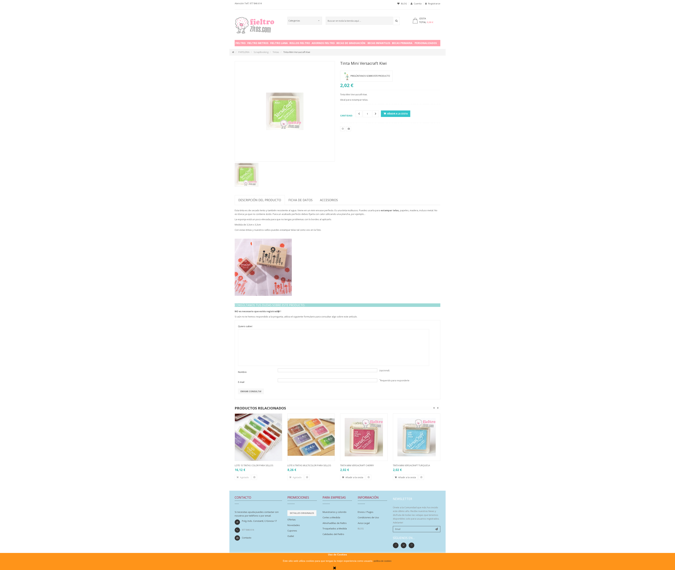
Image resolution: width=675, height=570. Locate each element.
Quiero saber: (245, 326)
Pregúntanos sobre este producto (370, 75)
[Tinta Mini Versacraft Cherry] (363, 437)
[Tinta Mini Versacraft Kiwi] (246, 174)
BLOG (403, 3)
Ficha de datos (300, 200)
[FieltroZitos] (255, 24)
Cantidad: (346, 115)
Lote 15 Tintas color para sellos (254, 465)
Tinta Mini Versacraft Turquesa (411, 465)
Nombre (242, 372)
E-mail (241, 382)
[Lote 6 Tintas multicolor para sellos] (311, 437)
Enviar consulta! (250, 391)
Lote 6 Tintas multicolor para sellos (309, 465)
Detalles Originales (302, 513)
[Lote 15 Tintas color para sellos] (258, 437)
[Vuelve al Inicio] (233, 52)
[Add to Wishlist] (254, 477)
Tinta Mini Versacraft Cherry (357, 465)
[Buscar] (396, 21)
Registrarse (434, 3)
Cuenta (417, 3)
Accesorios (329, 200)
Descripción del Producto (259, 200)
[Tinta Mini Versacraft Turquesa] (416, 437)
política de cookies (382, 561)
